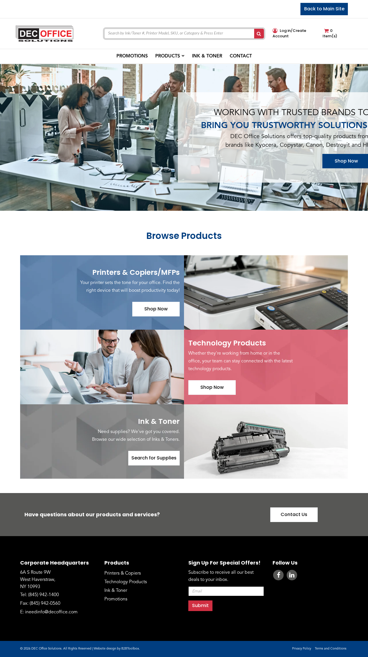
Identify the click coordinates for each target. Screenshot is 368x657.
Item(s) (330, 33)
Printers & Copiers (122, 573)
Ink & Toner (115, 590)
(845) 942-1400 (43, 595)
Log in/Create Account (289, 33)
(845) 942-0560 (45, 603)
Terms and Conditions (330, 648)
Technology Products (125, 582)
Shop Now (156, 309)
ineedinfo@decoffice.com (51, 612)
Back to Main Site (324, 8)
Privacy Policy (301, 648)
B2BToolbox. (130, 648)
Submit (200, 605)
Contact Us (294, 514)
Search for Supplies (154, 458)
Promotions (115, 599)
